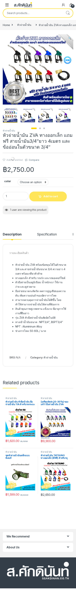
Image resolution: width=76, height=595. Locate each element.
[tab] (12, 236)
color (7, 181)
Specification (47, 234)
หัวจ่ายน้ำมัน (24, 24)
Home (6, 24)
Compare (34, 159)
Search (68, 13)
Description (12, 234)
